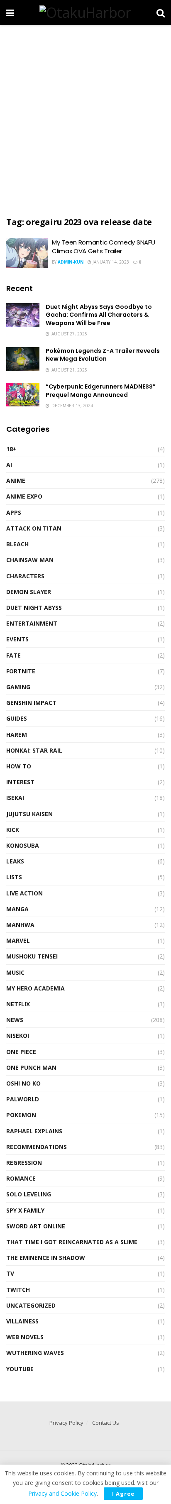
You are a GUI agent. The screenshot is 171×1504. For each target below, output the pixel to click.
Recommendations (36, 1147)
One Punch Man (31, 1067)
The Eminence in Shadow (45, 1258)
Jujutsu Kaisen (29, 814)
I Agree (123, 1493)
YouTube (20, 1369)
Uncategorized (31, 1305)
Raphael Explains (34, 1131)
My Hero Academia (35, 988)
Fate (13, 655)
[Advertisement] (85, 118)
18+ (11, 449)
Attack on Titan (33, 528)
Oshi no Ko (23, 1083)
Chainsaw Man (30, 560)
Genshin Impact (31, 703)
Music (15, 972)
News (14, 1020)
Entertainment (31, 623)
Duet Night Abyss (34, 607)
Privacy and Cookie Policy (62, 1493)
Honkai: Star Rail (34, 750)
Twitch (18, 1290)
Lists (14, 877)
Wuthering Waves (35, 1353)
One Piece (21, 1052)
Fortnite (20, 671)
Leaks (15, 861)
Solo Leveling (28, 1194)
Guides (16, 718)
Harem (16, 735)
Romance (21, 1178)
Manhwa (20, 925)
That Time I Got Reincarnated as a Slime (71, 1242)
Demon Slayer (28, 592)
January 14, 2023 (110, 262)
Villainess (22, 1321)
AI (9, 465)
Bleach (17, 544)
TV (10, 1273)
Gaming (18, 687)
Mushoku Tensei (32, 956)
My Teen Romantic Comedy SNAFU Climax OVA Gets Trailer (103, 246)
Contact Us (105, 1422)
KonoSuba (22, 845)
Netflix (18, 1004)
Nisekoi (17, 1035)
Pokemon (21, 1115)
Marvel (18, 940)
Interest (20, 782)
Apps (13, 512)
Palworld (22, 1099)
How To (18, 766)
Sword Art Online (35, 1226)
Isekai (15, 798)
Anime (15, 480)
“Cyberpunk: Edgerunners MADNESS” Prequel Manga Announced (101, 390)
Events (17, 639)
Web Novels (25, 1337)
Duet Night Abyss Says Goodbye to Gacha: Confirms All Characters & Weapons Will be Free (99, 315)
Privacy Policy (66, 1422)
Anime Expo (24, 496)
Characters (25, 576)
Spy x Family (25, 1210)
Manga (17, 909)
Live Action (24, 893)
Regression (24, 1163)
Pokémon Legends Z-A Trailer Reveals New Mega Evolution (103, 355)
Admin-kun (70, 262)
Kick (12, 830)
